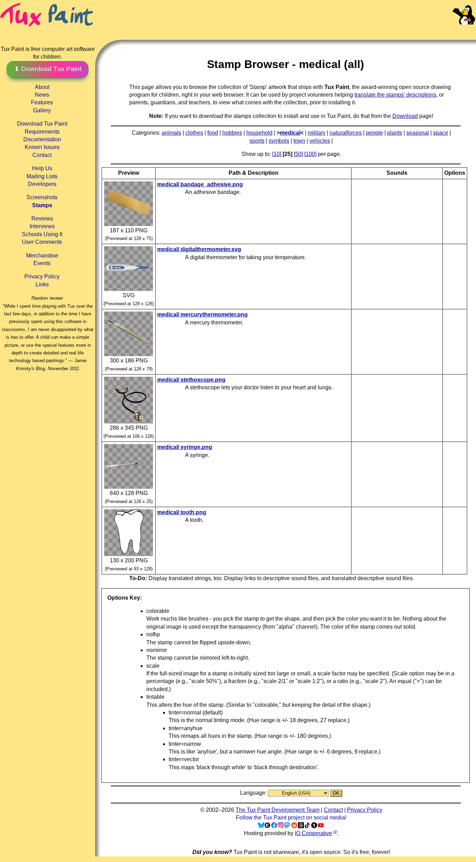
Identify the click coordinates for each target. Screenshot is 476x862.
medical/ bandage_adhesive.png (200, 184)
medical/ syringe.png (184, 447)
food (212, 133)
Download (405, 116)
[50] (298, 154)
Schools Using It (42, 234)
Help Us (42, 168)
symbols (279, 141)
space (440, 133)
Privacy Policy (42, 276)
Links (42, 284)
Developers (42, 184)
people (374, 133)
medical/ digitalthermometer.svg (199, 249)
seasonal (417, 133)
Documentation (42, 139)
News (42, 95)
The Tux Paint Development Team (278, 810)
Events (42, 263)
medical (290, 133)
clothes (194, 133)
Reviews (42, 219)
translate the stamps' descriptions (395, 95)
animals (171, 133)
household (259, 133)
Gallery (42, 110)
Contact (42, 155)
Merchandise (42, 255)
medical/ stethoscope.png (191, 380)
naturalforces (346, 133)
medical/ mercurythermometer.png (202, 314)
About (42, 87)
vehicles (319, 141)
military (316, 133)
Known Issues (42, 147)
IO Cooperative (313, 833)
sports (256, 141)
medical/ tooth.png (181, 512)
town (299, 141)
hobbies (232, 133)
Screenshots (41, 197)
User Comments (42, 242)
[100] (310, 154)
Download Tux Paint (42, 124)
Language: (254, 793)
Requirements (42, 132)
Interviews (42, 226)
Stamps (42, 205)
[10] (276, 154)
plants (394, 133)
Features (42, 102)
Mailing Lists (41, 176)
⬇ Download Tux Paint (48, 69)
